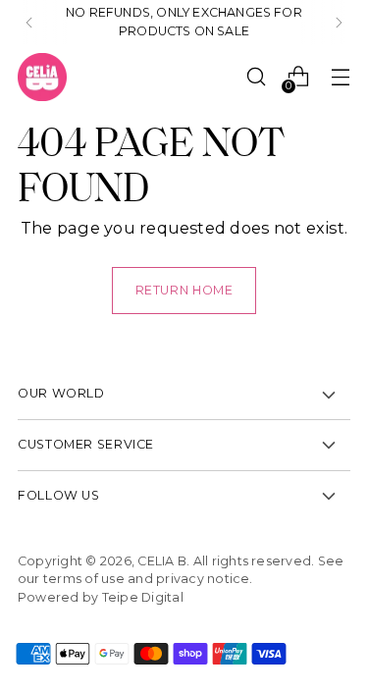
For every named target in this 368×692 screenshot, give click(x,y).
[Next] (338, 22)
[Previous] (29, 22)
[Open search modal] (256, 77)
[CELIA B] (42, 77)
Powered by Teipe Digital (101, 597)
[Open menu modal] (340, 77)
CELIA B (161, 561)
